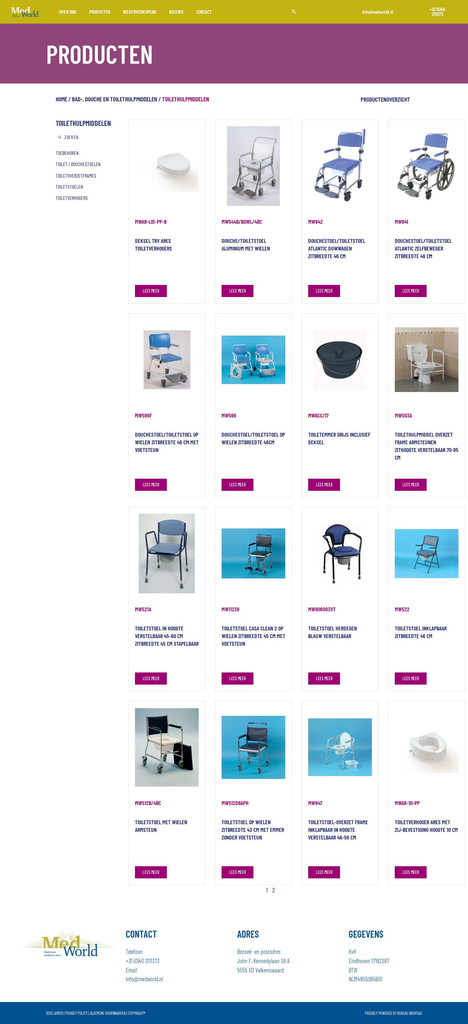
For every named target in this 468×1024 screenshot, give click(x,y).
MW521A (143, 609)
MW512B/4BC (148, 802)
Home (61, 99)
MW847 (315, 802)
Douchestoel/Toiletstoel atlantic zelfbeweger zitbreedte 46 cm (423, 248)
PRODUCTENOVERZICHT (385, 99)
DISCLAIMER (54, 1013)
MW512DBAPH (235, 802)
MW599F (143, 415)
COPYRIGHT (136, 1013)
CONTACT (204, 12)
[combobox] (314, 12)
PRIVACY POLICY (76, 1013)
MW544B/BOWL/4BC (242, 221)
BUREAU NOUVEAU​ (409, 1013)
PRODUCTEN (99, 12)
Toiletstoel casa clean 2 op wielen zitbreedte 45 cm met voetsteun (253, 636)
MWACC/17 (318, 415)
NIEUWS (176, 12)
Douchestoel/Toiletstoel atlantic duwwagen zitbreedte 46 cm (336, 248)
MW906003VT (322, 609)
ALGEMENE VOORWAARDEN (107, 1013)
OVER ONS (67, 12)
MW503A (403, 415)
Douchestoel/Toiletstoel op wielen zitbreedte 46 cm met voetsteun (167, 442)
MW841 (401, 221)
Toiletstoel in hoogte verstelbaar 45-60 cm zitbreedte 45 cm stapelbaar (167, 636)
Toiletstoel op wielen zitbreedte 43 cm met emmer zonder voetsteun (253, 829)
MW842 (315, 221)
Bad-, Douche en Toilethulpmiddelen (114, 99)
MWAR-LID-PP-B (151, 221)
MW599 (229, 415)
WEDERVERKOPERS (139, 12)
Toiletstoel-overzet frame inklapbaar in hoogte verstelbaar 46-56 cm (338, 829)
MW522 (402, 609)
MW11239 (230, 609)
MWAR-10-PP (407, 802)
